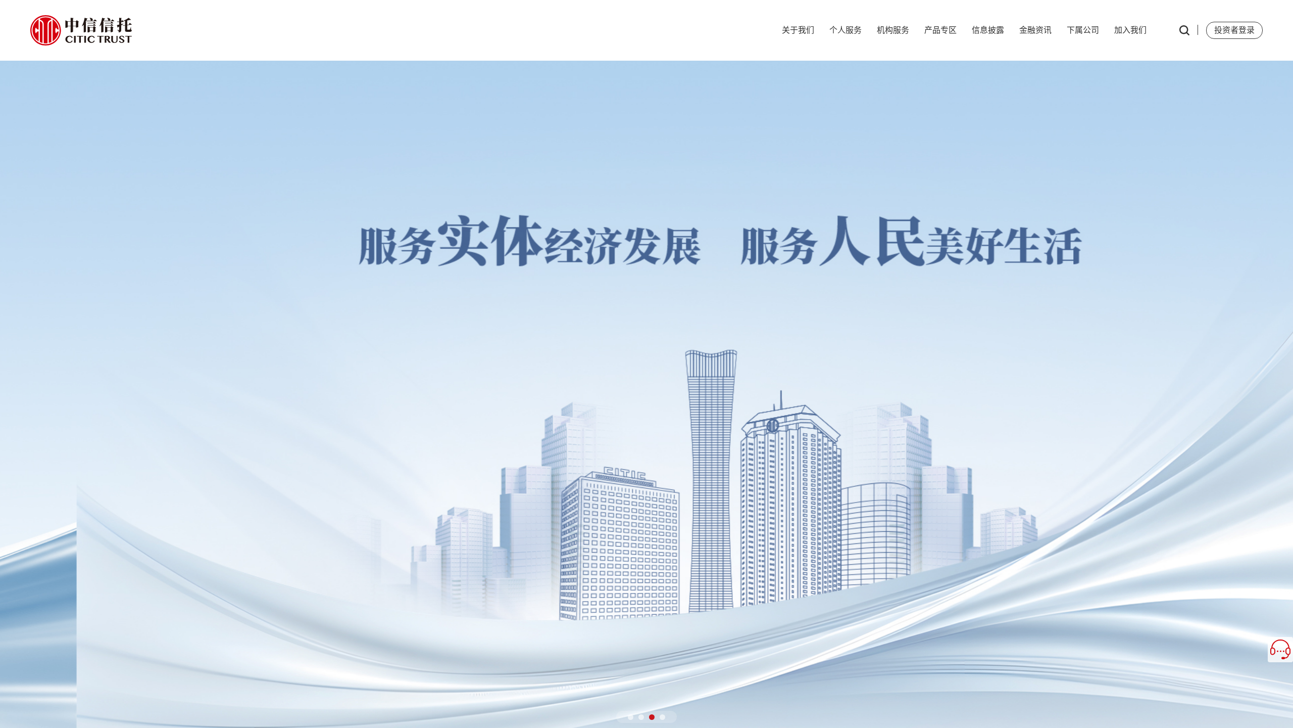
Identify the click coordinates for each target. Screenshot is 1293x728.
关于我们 (798, 30)
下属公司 (1083, 30)
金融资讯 (1035, 30)
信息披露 (988, 30)
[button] (630, 717)
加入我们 (1130, 30)
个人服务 (845, 30)
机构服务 (893, 30)
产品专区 (940, 30)
